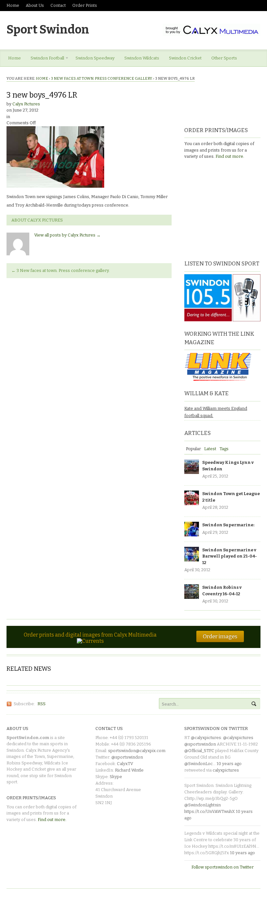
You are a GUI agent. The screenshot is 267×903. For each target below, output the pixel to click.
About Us (35, 5)
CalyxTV (125, 763)
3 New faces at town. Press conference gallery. (101, 78)
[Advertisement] (225, 208)
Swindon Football (45, 59)
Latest (210, 448)
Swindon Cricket (185, 58)
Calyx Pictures (26, 103)
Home (13, 5)
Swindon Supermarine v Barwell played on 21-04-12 (229, 556)
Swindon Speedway (95, 58)
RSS (41, 703)
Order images (220, 636)
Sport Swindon (48, 29)
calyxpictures (226, 770)
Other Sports (224, 58)
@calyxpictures (206, 737)
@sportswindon (127, 757)
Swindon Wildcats (141, 58)
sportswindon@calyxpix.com (136, 750)
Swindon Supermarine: (228, 524)
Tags (224, 448)
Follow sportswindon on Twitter (222, 867)
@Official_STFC (199, 750)
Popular (193, 448)
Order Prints (84, 5)
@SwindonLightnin (202, 804)
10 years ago (229, 763)
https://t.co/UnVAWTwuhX (209, 811)
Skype (116, 776)
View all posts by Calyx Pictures (67, 235)
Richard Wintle (129, 770)
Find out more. (230, 156)
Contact (58, 5)
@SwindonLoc (198, 763)
